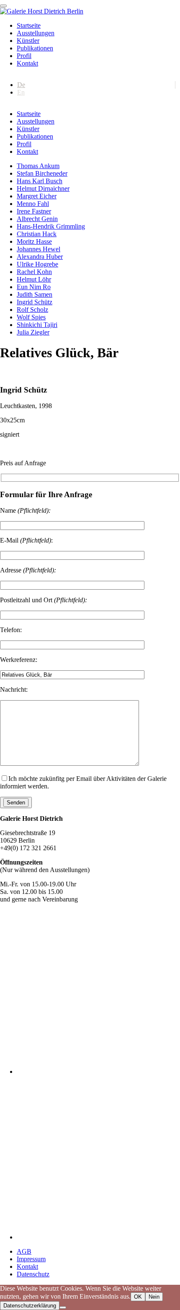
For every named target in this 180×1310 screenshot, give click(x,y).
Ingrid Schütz (34, 302)
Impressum (31, 1259)
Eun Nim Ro (34, 286)
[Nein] (62, 1307)
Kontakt (27, 63)
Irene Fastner (34, 211)
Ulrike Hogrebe (37, 264)
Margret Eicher (37, 196)
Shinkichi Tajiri (37, 324)
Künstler (28, 40)
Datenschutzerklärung (29, 1305)
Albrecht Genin (37, 218)
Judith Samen (34, 294)
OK (138, 1297)
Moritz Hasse (34, 241)
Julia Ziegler (33, 332)
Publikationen (35, 48)
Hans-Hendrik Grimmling (51, 226)
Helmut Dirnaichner (43, 188)
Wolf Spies (31, 317)
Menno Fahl (33, 203)
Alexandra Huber (40, 256)
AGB (24, 1251)
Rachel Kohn (34, 271)
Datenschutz (33, 1274)
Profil (24, 55)
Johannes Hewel (38, 249)
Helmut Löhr (34, 279)
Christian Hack (37, 233)
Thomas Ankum (38, 165)
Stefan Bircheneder (42, 173)
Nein (154, 1297)
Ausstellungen (35, 33)
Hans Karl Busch (39, 181)
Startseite (29, 25)
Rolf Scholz (32, 309)
